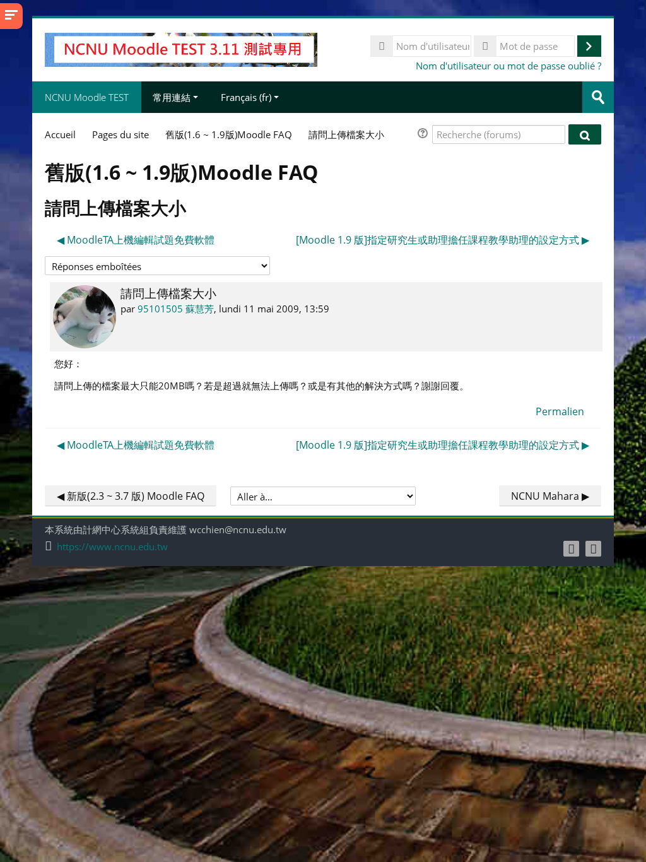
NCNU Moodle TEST (87, 97)
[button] (424, 134)
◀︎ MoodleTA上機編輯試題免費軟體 (135, 240)
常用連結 (172, 97)
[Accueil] (181, 48)
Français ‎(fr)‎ (246, 97)
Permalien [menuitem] (560, 411)
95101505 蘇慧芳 (176, 308)
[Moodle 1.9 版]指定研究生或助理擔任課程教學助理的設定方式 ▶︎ (442, 240)
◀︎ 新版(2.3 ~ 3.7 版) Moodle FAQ (130, 496)
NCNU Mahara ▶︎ (550, 496)
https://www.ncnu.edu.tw (112, 547)
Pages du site (120, 134)
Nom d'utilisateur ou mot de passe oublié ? (508, 65)
